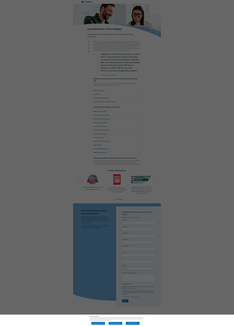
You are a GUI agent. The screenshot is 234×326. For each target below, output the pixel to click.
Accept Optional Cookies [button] (98, 323)
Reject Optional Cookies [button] (115, 323)
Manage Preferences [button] (132, 323)
